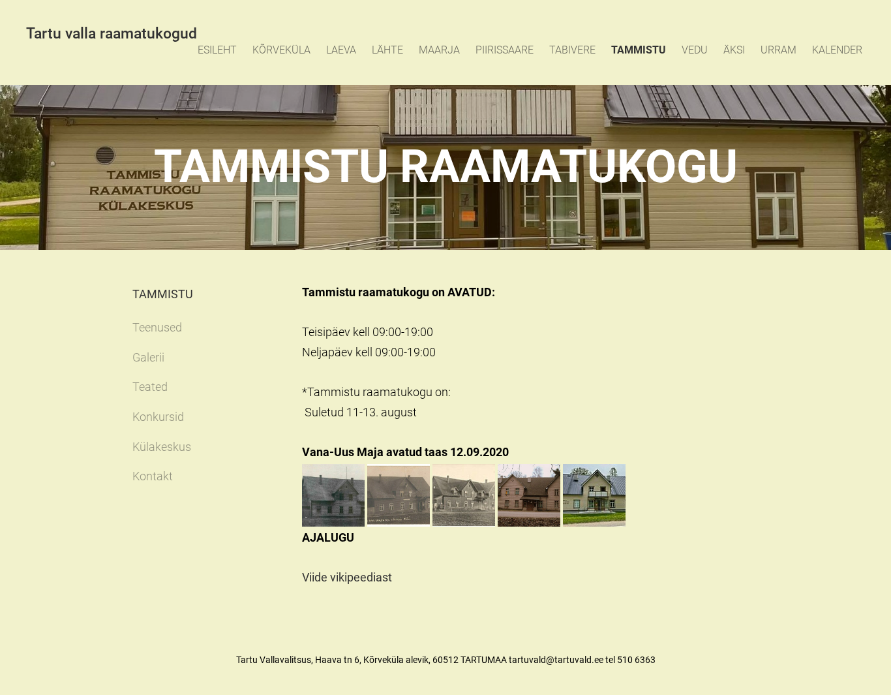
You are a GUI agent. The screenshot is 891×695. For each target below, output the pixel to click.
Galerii (148, 357)
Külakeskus (161, 447)
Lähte (387, 50)
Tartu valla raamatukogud (111, 33)
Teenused (157, 327)
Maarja (439, 50)
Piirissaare (505, 50)
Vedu (695, 50)
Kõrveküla (281, 50)
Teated (150, 387)
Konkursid (158, 417)
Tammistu (638, 50)
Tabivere (572, 50)
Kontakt (152, 476)
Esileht (217, 50)
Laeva (341, 50)
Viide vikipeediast (347, 577)
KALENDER (837, 50)
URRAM (778, 50)
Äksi (734, 50)
